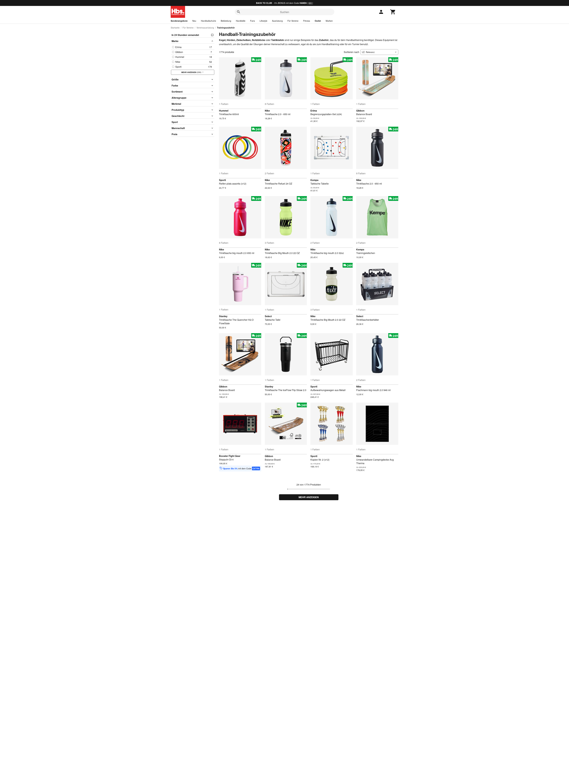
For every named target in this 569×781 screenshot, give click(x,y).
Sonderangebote (179, 20)
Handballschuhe (208, 20)
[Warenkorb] (393, 12)
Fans (252, 20)
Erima (313, 110)
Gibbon (360, 110)
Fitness (306, 20)
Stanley (223, 316)
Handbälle (240, 20)
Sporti (222, 180)
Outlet (318, 20)
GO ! (311, 2)
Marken (329, 20)
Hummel (223, 110)
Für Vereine (292, 20)
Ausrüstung (277, 20)
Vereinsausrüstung (205, 27)
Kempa (314, 180)
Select (268, 316)
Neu (194, 20)
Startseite (175, 27)
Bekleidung (226, 20)
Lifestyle (263, 20)
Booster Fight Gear (229, 456)
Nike (267, 110)
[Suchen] (238, 12)
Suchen (284, 12)
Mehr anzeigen (309, 497)
